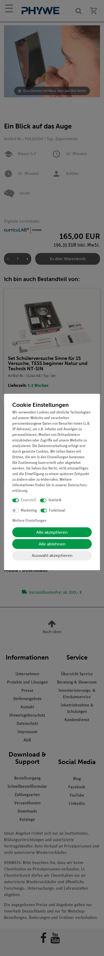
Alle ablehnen (52, 544)
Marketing (29, 511)
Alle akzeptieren (52, 532)
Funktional (57, 511)
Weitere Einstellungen (29, 521)
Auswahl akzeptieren (52, 555)
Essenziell (28, 500)
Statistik (55, 500)
